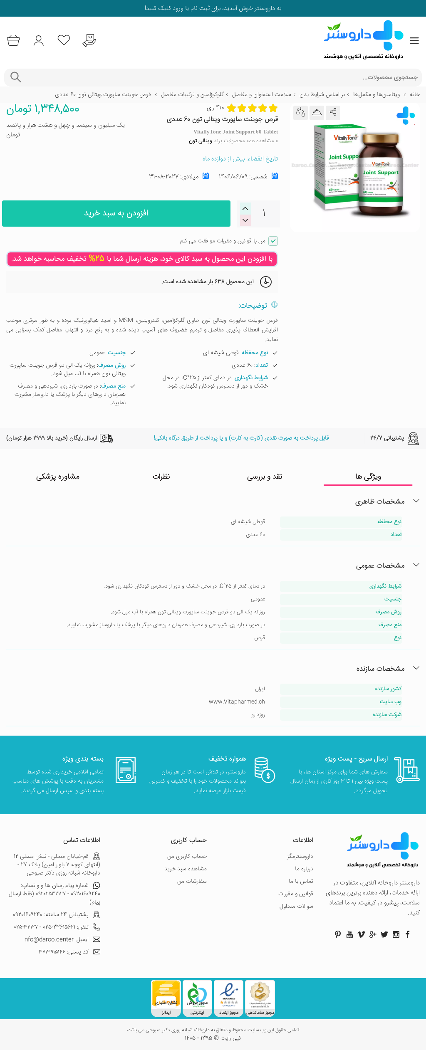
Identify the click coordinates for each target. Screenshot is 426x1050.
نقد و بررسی (264, 477)
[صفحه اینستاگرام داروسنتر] (396, 934)
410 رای (215, 108)
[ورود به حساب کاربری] (38, 40)
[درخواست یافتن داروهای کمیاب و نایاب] (89, 40)
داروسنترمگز (300, 856)
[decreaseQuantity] (245, 209)
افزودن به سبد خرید (116, 213)
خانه (415, 94)
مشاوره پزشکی (57, 477)
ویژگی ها (368, 477)
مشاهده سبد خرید (185, 869)
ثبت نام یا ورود (190, 8)
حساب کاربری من (187, 856)
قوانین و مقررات (295, 894)
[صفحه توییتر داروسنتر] (384, 934)
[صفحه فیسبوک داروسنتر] (408, 934)
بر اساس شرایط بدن (322, 94)
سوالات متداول (296, 906)
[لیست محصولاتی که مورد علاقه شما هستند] (64, 40)
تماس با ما (301, 881)
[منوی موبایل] (414, 41)
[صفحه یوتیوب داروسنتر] (349, 934)
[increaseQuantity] (245, 220)
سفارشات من (192, 881)
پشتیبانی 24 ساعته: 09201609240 (51, 915)
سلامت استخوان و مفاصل (261, 94)
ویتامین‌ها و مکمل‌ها (376, 94)
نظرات (161, 477)
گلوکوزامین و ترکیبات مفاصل (192, 94)
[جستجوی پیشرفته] (15, 77)
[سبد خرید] (13, 40)
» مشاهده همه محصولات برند (233, 141)
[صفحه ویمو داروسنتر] (361, 934)
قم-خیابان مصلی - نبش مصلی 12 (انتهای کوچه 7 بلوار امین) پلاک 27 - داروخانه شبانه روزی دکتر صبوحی (57, 864)
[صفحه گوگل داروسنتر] (373, 934)
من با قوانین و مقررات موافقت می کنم (222, 241)
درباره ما (304, 869)
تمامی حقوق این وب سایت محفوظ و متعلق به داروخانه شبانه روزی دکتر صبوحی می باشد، (213, 1030)
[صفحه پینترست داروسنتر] (338, 934)
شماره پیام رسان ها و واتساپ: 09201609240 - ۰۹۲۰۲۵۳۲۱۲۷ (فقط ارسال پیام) (54, 894)
